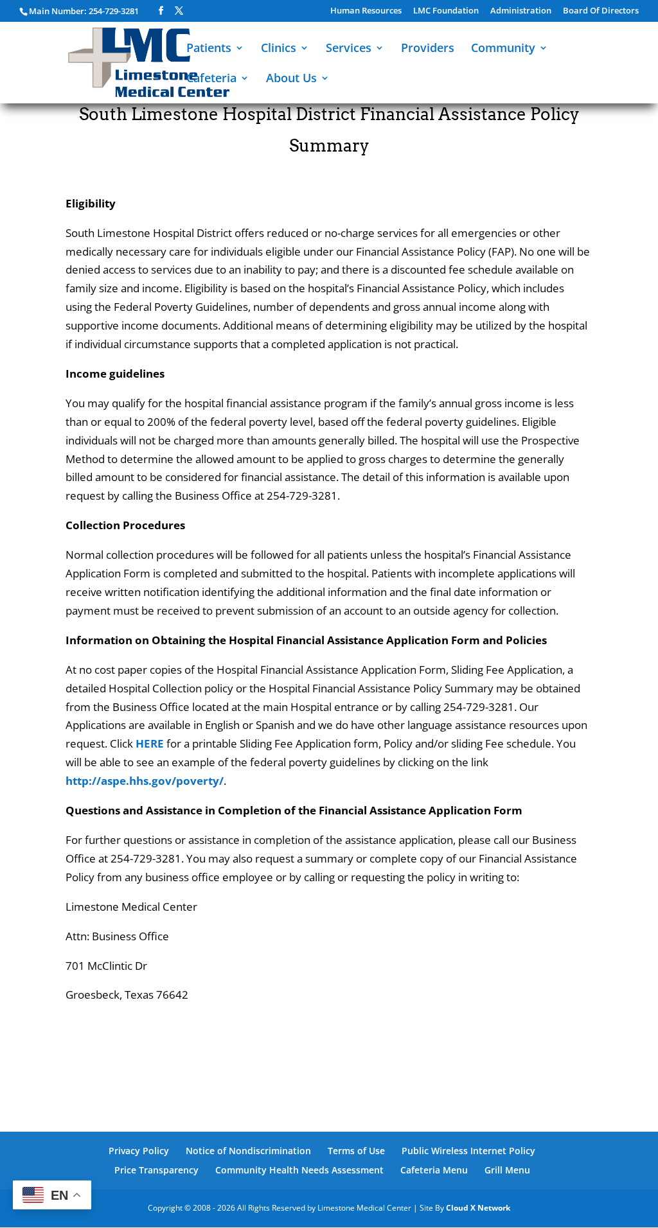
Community (503, 49)
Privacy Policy (139, 1151)
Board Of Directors (601, 11)
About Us (291, 79)
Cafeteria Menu (434, 1170)
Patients (208, 49)
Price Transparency (156, 1170)
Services (348, 49)
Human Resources (366, 11)
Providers (427, 49)
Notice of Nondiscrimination (248, 1151)
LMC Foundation (446, 11)
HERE (150, 743)
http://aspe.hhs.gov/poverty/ (145, 780)
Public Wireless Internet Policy (468, 1151)
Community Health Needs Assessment (299, 1170)
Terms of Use (356, 1151)
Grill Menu (507, 1170)
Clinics (278, 49)
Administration (520, 11)
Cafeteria (211, 79)
